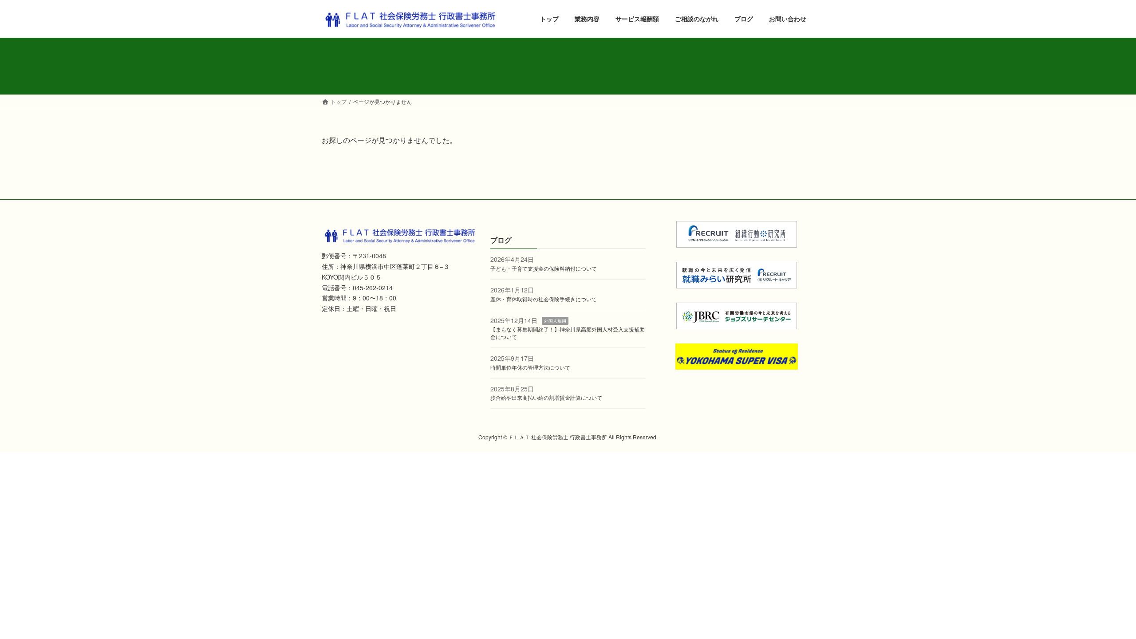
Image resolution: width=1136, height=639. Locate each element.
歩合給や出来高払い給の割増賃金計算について (546, 397)
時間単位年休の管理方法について (530, 367)
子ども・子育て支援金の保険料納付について (543, 268)
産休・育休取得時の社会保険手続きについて (543, 299)
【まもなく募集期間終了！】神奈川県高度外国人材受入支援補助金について (567, 332)
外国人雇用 (555, 320)
